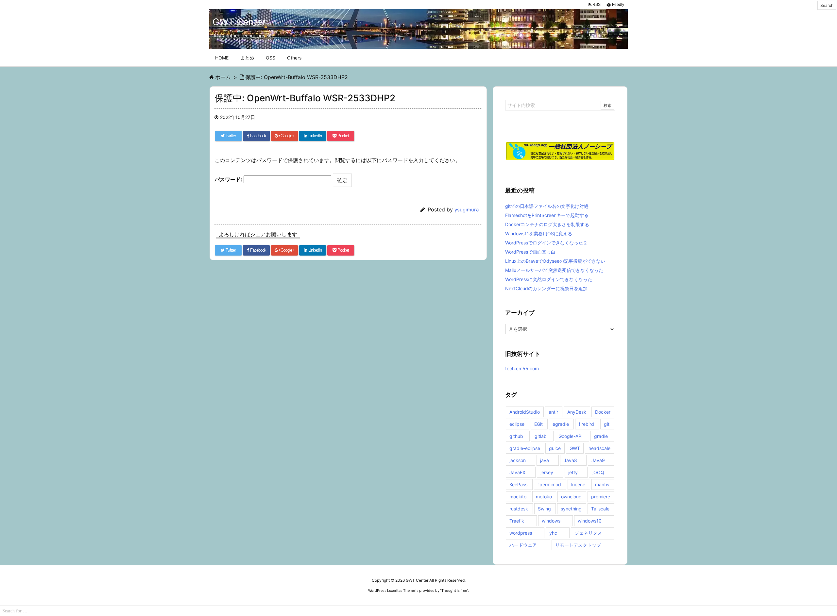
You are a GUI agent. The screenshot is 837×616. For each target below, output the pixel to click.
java (544, 460)
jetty (573, 472)
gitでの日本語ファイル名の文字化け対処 (547, 206)
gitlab (541, 436)
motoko (544, 496)
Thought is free (454, 590)
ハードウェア (523, 545)
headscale (599, 448)
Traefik (516, 521)
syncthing (571, 508)
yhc (553, 533)
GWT (575, 448)
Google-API (570, 436)
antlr (553, 412)
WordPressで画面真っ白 (530, 252)
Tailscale (600, 508)
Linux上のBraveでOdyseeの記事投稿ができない (555, 261)
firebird (586, 424)
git (606, 424)
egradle (561, 424)
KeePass (518, 484)
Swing (544, 508)
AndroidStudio (524, 412)
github (516, 436)
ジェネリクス (588, 533)
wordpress (520, 533)
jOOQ (598, 472)
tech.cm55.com (522, 368)
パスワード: (229, 179)
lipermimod (549, 484)
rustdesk (518, 508)
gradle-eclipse (524, 448)
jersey (546, 472)
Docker (602, 412)
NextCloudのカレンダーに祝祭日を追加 (546, 288)
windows (551, 521)
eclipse (516, 424)
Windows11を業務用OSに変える (538, 233)
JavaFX (517, 472)
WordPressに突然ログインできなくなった (548, 279)
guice (555, 448)
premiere (600, 496)
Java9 (598, 460)
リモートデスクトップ (578, 545)
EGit (538, 424)
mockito (517, 496)
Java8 (570, 460)
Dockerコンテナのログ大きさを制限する (547, 224)
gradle (601, 436)
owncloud (571, 496)
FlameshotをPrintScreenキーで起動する (547, 215)
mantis (602, 484)
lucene (578, 484)
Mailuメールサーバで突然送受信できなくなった (554, 270)
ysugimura (466, 210)
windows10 (590, 521)
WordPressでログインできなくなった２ (546, 242)
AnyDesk (576, 412)
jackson (517, 460)
